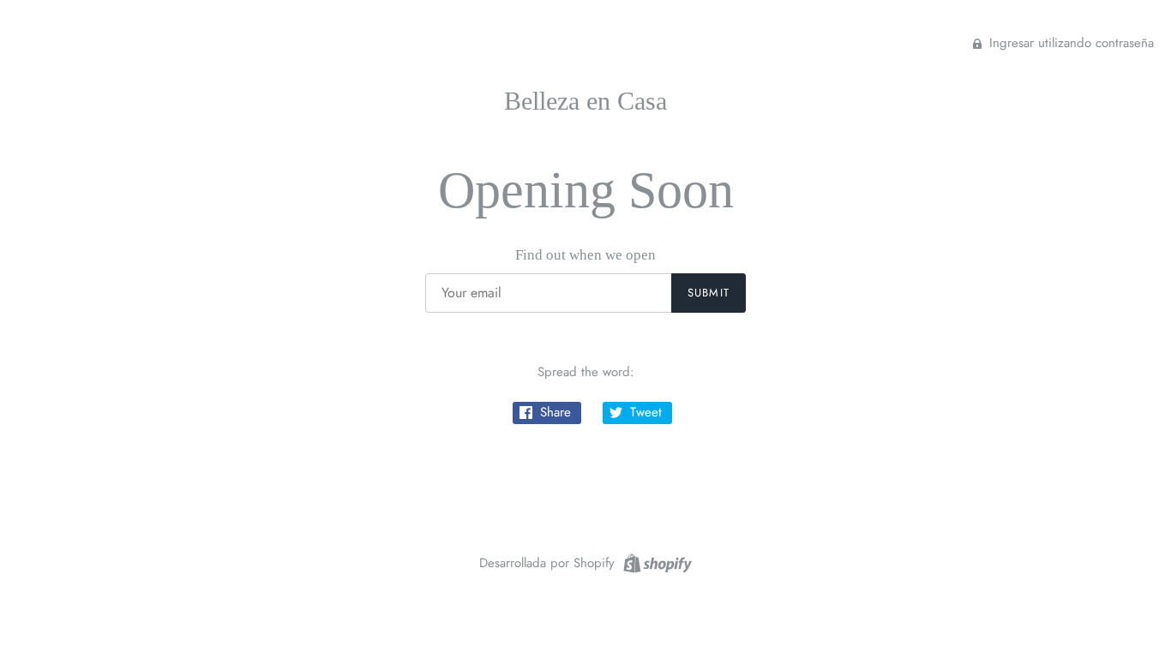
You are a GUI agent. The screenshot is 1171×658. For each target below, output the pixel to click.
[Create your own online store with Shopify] (655, 561)
